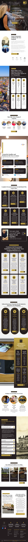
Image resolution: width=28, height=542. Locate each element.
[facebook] (2, 528)
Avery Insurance (10, 540)
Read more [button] (4, 172)
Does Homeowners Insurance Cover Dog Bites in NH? (5, 475)
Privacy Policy (14, 540)
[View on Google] (3, 166)
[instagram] (5, 528)
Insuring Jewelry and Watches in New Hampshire (14, 475)
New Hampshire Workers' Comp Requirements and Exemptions (22, 476)
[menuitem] (6, 2)
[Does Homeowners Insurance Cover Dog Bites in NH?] (5, 470)
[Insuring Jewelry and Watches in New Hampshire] (14, 470)
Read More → (5, 480)
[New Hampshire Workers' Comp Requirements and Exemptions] (23, 470)
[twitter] (4, 528)
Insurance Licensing (21, 540)
